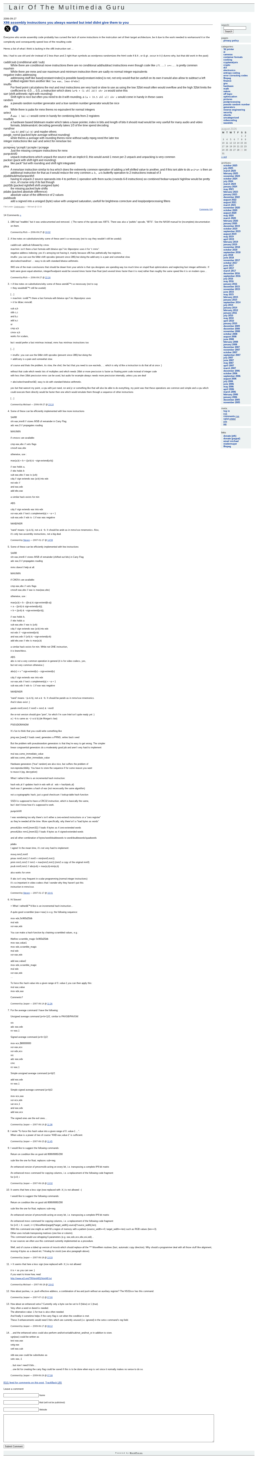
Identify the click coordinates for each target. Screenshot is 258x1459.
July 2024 (228, 181)
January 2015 (230, 299)
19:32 (48, 232)
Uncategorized (231, 117)
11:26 (49, 1003)
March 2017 (229, 270)
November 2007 (231, 349)
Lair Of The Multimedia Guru (67, 7)
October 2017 (230, 263)
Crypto (226, 65)
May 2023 (228, 189)
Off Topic (227, 94)
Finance (227, 80)
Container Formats (233, 57)
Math (226, 88)
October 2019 (230, 228)
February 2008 (230, 342)
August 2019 (229, 234)
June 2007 (228, 360)
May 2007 (228, 363)
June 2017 (228, 265)
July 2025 (228, 168)
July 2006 (228, 381)
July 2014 (228, 305)
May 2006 (228, 386)
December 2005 (231, 399)
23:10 (51, 404)
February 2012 (230, 310)
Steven (26, 540)
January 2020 (230, 223)
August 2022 (229, 199)
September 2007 (231, 355)
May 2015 (228, 294)
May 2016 (228, 281)
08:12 (50, 1326)
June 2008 (228, 339)
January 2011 (230, 313)
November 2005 (231, 402)
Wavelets (228, 123)
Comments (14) (206, 209)
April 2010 (228, 320)
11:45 (49, 1141)
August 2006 (229, 378)
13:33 (50, 1257)
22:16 (48, 277)
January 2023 (230, 194)
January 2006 (230, 397)
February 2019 (230, 242)
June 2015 (228, 292)
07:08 (50, 1375)
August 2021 (229, 202)
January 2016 (230, 284)
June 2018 (228, 257)
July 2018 (228, 255)
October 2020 (230, 210)
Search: (225, 25)
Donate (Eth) (229, 436)
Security (227, 112)
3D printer (228, 49)
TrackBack (53, 1382)
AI (224, 52)
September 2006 (231, 376)
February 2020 (230, 220)
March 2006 (229, 392)
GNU (225, 83)
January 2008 (230, 344)
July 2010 (228, 315)
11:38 (49, 1124)
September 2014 (231, 302)
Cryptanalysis (230, 62)
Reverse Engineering (234, 109)
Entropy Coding (231, 73)
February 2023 (230, 192)
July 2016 (228, 278)
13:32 (50, 1183)
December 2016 (231, 273)
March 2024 (229, 184)
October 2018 (230, 249)
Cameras (228, 54)
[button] (7, 29)
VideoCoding (230, 120)
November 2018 (231, 247)
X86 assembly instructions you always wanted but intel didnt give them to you (66, 22)
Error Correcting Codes (235, 75)
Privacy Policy (231, 40)
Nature (226, 91)
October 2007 (230, 352)
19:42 (51, 1284)
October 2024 (230, 178)
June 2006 (228, 384)
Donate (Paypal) (231, 438)
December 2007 (231, 347)
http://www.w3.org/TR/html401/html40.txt (31, 1278)
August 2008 (229, 336)
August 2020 (229, 213)
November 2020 (231, 207)
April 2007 (228, 365)
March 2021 (229, 205)
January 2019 (230, 244)
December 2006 (231, 370)
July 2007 (228, 357)
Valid (229, 419)
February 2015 (230, 297)
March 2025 (229, 170)
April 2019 (228, 239)
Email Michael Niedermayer (231, 442)
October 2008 (230, 334)
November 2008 (231, 331)
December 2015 (231, 286)
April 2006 (228, 389)
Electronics (229, 70)
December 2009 (231, 326)
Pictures (227, 99)
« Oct (224, 156)
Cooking (227, 59)
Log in (226, 411)
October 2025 (230, 165)
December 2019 (231, 226)
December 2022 (231, 197)
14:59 (50, 540)
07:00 (50, 1297)
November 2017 (231, 260)
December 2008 (231, 328)
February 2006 (230, 394)
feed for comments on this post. (24, 1382)
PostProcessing (231, 102)
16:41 (50, 893)
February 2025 (230, 173)
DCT (225, 67)
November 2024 (231, 176)
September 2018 (231, 252)
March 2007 (229, 368)
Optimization (19, 207)
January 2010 (230, 323)
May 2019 (228, 236)
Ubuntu (227, 115)
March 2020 (229, 218)
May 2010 (228, 318)
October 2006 (230, 373)
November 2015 (231, 289)
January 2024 (230, 186)
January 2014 (230, 307)
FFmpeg (227, 78)
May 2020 (228, 215)
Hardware (228, 86)
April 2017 (228, 268)
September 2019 (231, 231)
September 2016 (231, 276)
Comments (231, 416)
